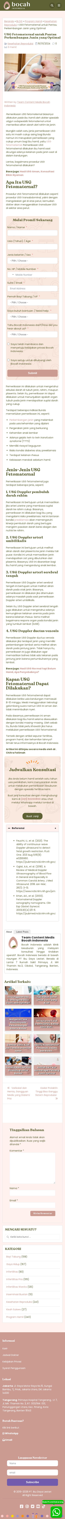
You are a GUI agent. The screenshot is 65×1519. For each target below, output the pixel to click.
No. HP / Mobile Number (21, 269)
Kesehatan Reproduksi (20, 43)
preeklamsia (21, 520)
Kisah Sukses (13, 1309)
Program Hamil (33, 21)
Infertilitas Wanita (16, 1286)
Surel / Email (14, 282)
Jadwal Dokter (10, 1355)
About (9, 932)
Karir (5, 1348)
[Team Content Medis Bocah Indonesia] (13, 948)
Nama (14, 1188)
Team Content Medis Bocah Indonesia (38, 938)
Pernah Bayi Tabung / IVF (22, 296)
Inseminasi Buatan (17, 1294)
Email (14, 1200)
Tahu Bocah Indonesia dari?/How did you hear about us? (32, 326)
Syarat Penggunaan (14, 1368)
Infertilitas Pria (14, 1279)
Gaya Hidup (13, 1264)
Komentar (17, 1150)
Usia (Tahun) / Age (19, 241)
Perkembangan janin (22, 420)
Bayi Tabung (13, 1256)
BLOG (19, 21)
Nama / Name (16, 227)
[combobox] (11, 274)
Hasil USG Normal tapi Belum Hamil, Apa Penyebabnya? (31, 670)
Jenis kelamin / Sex (19, 254)
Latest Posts (22, 932)
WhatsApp (11, 1433)
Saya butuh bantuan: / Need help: (28, 310)
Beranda (9, 21)
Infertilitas (12, 1271)
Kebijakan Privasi (11, 1361)
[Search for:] (32, 1237)
